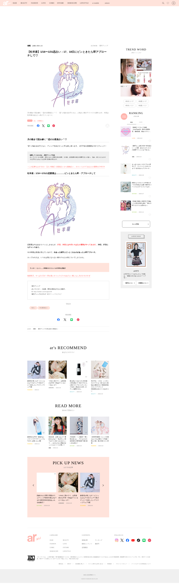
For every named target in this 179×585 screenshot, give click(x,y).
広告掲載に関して (79, 563)
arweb (29, 329)
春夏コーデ (143, 101)
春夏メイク (143, 105)
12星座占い (40, 120)
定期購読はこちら (142, 283)
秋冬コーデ (130, 101)
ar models (95, 3)
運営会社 (61, 563)
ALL (131, 122)
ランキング (98, 540)
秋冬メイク (130, 105)
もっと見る (135, 224)
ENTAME (60, 3)
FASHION (34, 3)
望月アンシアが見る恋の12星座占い (48, 329)
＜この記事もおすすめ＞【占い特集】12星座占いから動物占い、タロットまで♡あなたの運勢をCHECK (66, 167)
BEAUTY (24, 3)
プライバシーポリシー (121, 563)
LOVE (43, 3)
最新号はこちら (129, 283)
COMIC (51, 3)
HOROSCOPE (72, 3)
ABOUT (69, 563)
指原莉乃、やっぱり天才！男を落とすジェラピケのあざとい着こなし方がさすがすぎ (58, 276)
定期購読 (85, 547)
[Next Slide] (103, 485)
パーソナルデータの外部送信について (141, 563)
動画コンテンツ (87, 544)
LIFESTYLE (84, 3)
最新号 (97, 544)
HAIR (15, 3)
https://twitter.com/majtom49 (42, 291)
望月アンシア (103, 45)
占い (35, 120)
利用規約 (109, 563)
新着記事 (85, 540)
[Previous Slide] (33, 485)
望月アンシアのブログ (54, 294)
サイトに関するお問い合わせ (95, 563)
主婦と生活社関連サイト (89, 574)
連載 (34, 329)
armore (107, 3)
